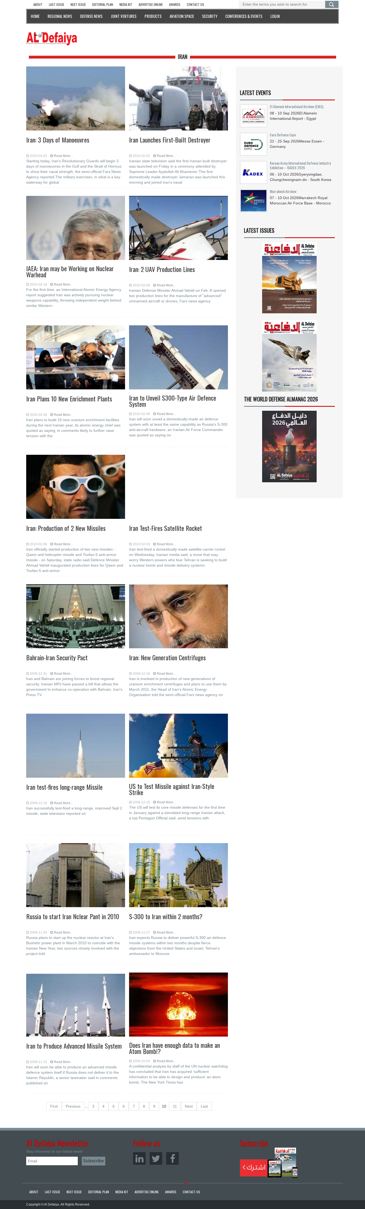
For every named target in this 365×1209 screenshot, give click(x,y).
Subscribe (269, 1163)
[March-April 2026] (289, 280)
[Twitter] (156, 1158)
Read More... (63, 156)
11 (175, 1106)
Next (189, 1106)
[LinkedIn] (139, 1158)
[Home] (51, 38)
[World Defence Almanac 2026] (289, 446)
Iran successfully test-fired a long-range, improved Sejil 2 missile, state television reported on (74, 811)
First (54, 1106)
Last (204, 1106)
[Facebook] (172, 1158)
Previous (73, 1106)
